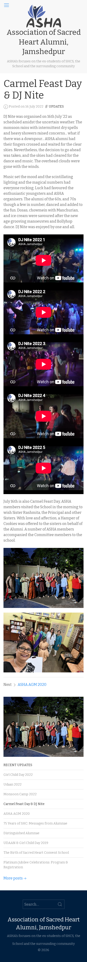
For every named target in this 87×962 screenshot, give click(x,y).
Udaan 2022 (12, 784)
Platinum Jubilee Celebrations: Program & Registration (35, 864)
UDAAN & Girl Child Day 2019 (25, 843)
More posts (13, 878)
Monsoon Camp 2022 (20, 794)
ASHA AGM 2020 (32, 684)
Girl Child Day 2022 (18, 775)
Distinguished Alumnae (21, 833)
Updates (56, 107)
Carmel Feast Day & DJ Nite (24, 804)
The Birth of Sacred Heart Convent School (36, 853)
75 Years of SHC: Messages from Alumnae (35, 823)
